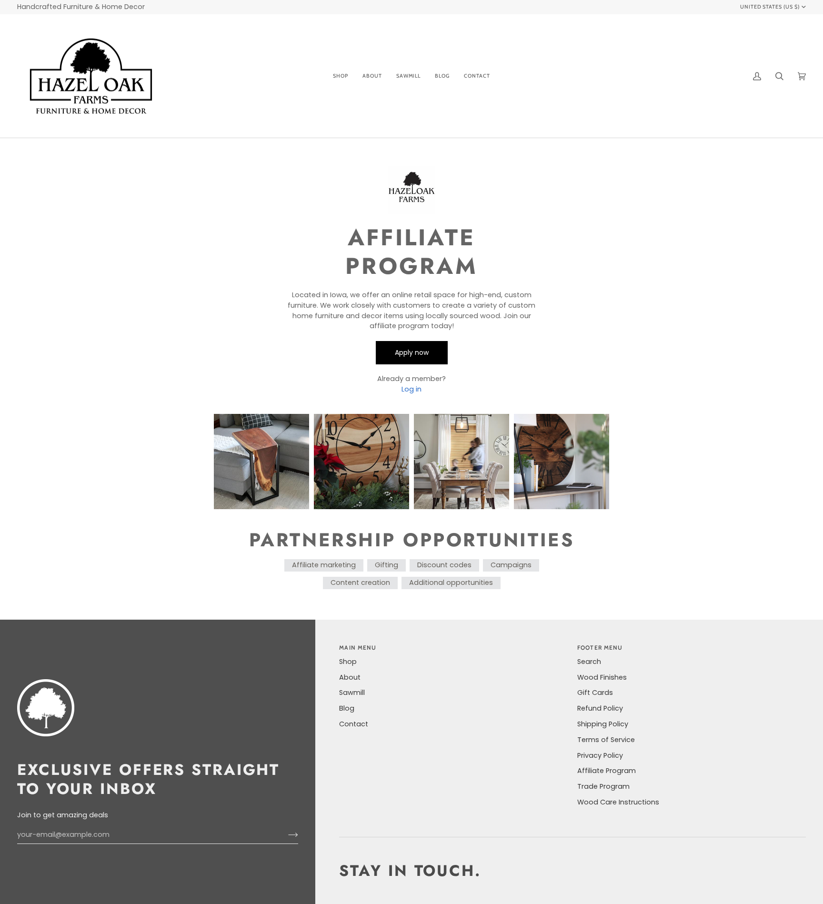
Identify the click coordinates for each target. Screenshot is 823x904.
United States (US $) (770, 6)
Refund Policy (600, 708)
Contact (353, 724)
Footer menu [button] (599, 647)
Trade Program (603, 786)
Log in (411, 389)
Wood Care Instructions (618, 802)
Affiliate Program (606, 770)
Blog (346, 708)
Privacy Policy (600, 755)
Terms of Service (606, 739)
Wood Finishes (602, 677)
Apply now (412, 352)
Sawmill (352, 692)
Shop (348, 661)
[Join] (285, 835)
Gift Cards (595, 692)
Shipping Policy (602, 724)
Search (589, 661)
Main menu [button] (357, 647)
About (350, 677)
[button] (340, 76)
